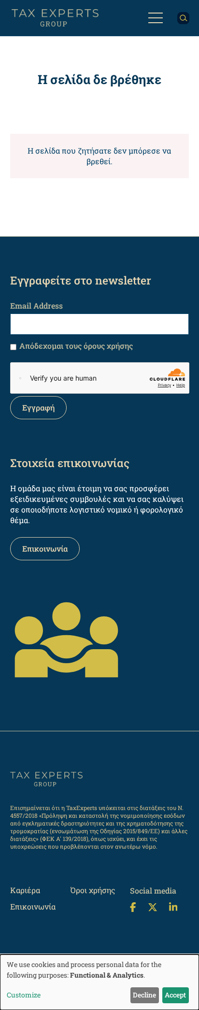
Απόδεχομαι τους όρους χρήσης (76, 346)
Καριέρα (25, 890)
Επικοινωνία (45, 548)
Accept (175, 994)
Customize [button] (24, 994)
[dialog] (99, 982)
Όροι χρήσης (93, 890)
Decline (144, 994)
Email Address (36, 305)
